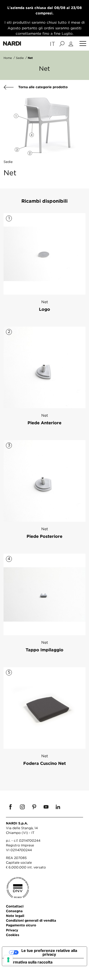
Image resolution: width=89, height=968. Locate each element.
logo (44, 309)
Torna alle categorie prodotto (42, 87)
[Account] (71, 43)
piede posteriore (44, 536)
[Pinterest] (34, 807)
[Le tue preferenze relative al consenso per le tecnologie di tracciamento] (8, 959)
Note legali (15, 915)
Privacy (12, 930)
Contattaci (14, 906)
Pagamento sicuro (21, 925)
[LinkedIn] (58, 807)
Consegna (14, 911)
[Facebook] (10, 807)
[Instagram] (22, 807)
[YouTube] (46, 807)
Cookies (12, 935)
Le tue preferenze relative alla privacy (49, 952)
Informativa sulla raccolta (29, 962)
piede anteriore (44, 422)
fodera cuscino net (44, 763)
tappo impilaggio (44, 649)
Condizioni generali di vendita (31, 920)
